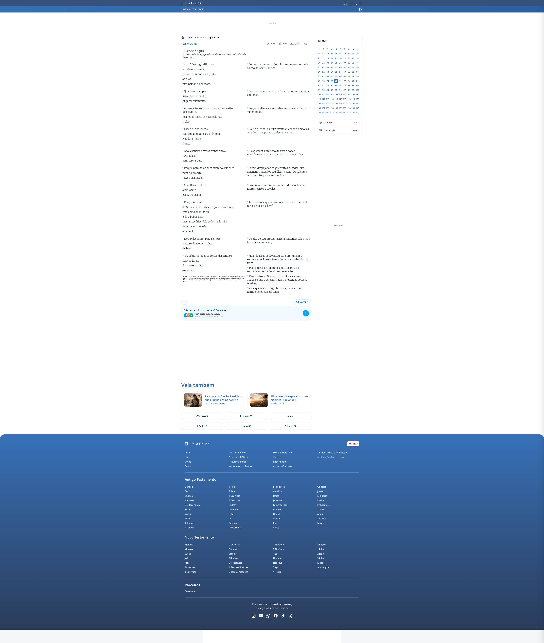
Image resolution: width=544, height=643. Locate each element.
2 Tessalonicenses (238, 571)
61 (319, 76)
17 (345, 53)
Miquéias (322, 495)
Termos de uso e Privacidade (332, 452)
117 (344, 99)
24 (332, 58)
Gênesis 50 (291, 426)
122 (323, 103)
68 (349, 76)
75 (194, 9)
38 (349, 62)
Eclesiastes (279, 486)
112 (323, 99)
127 (344, 103)
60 (357, 71)
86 (340, 85)
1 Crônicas (234, 495)
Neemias (233, 509)
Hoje (187, 457)
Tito (275, 553)
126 (340, 103)
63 (328, 76)
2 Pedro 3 (202, 426)
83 (328, 85)
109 (353, 94)
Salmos (200, 37)
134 (332, 108)
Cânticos (277, 491)
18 (349, 53)
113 (327, 99)
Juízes (188, 514)
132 (323, 108)
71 (319, 81)
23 (328, 58)
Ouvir (272, 43)
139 (353, 108)
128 (349, 103)
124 (332, 103)
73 (328, 81)
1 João (320, 549)
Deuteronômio (193, 504)
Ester (231, 514)
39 (353, 62)
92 (323, 90)
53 (328, 71)
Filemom (277, 558)
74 (332, 81)
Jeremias (277, 500)
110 (357, 94)
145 (336, 112)
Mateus (189, 544)
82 (323, 85)
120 (357, 99)
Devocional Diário (238, 457)
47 (345, 67)
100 (357, 90)
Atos (187, 562)
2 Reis (232, 491)
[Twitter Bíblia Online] (290, 616)
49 (353, 67)
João (187, 558)
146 (340, 112)
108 (349, 94)
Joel (275, 523)
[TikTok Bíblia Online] (283, 616)
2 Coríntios (235, 544)
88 (349, 85)
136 (340, 108)
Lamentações (280, 504)
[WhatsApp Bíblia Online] (268, 616)
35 (336, 62)
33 (328, 62)
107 (344, 94)
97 (345, 90)
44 (332, 67)
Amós (276, 527)
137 (344, 108)
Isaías (276, 495)
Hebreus (277, 562)
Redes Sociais (280, 461)
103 (327, 94)
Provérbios (235, 527)
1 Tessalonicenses (238, 567)
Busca (188, 466)
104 (332, 94)
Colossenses (235, 562)
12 (323, 53)
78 (349, 81)
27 (345, 58)
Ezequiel (277, 509)
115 (336, 99)
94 (332, 90)
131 (319, 108)
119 (353, 99)
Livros (191, 37)
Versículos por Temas (240, 466)
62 (323, 76)
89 (353, 85)
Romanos (190, 567)
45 (336, 67)
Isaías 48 (246, 426)
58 (349, 71)
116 (340, 99)
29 (353, 58)
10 (357, 49)
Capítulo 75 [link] (213, 37)
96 (340, 90)
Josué (188, 509)
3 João (320, 558)
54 (332, 71)
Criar (284, 43)
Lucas (188, 553)
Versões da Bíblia (238, 452)
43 (328, 67)
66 (340, 76)
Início (188, 452)
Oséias (276, 518)
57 (345, 71)
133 (327, 108)
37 (345, 62)
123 (327, 103)
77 (345, 81)
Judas (320, 562)
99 (353, 90)
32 (323, 62)
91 (319, 90)
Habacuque (323, 504)
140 (357, 108)
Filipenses (234, 558)
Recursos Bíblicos (238, 461)
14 (332, 53)
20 (357, 53)
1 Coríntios (190, 571)
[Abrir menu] (360, 3)
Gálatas (233, 549)
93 (328, 90)
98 (349, 90)
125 (336, 103)
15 (336, 53)
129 (353, 103)
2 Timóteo (278, 549)
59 (353, 71)
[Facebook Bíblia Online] (275, 616)
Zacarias (321, 518)
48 (349, 67)
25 (336, 58)
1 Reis (232, 486)
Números (190, 500)
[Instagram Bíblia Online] (253, 616)
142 (323, 112)
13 (328, 53)
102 (323, 94)
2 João (320, 553)
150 (357, 112)
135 (336, 108)
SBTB (241, 278)
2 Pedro (321, 544)
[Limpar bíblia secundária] (298, 43)
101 (319, 94)
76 (340, 81)
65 (336, 76)
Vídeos (276, 457)
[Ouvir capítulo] (360, 9)
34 (332, 62)
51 (319, 71)
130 (357, 103)
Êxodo (188, 491)
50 (357, 67)
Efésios (233, 553)
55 (336, 71)
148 (349, 112)
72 (323, 81)
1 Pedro (277, 571)
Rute (187, 518)
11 (319, 53)
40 (357, 62)
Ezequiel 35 (246, 416)
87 (345, 85)
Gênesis (189, 486)
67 (345, 76)
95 (336, 90)
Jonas (320, 491)
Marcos (189, 549)
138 (349, 108)
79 (353, 81)
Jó (230, 518)
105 (336, 94)
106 (340, 94)
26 (340, 58)
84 (332, 85)
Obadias (321, 486)
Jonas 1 (291, 416)
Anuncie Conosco (282, 466)
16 (340, 53)
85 (336, 85)
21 (319, 58)
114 (332, 99)
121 (319, 103)
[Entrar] (345, 3)
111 (319, 99)
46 (340, 67)
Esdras (232, 504)
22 (323, 58)
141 (319, 112)
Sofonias (322, 509)
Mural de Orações (282, 452)
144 (332, 112)
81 (319, 85)
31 (319, 62)
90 (357, 85)
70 (357, 76)
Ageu (320, 514)
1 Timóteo (278, 544)
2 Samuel (190, 527)
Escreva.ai (190, 591)
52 (323, 71)
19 (353, 53)
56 (340, 71)
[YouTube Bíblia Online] (261, 616)
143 (327, 112)
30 (357, 58)
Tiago (276, 567)
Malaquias (322, 523)
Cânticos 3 (202, 416)
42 (323, 67)
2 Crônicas (234, 500)
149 (353, 112)
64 (332, 76)
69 (353, 76)
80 (357, 81)
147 (344, 112)
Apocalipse (323, 567)
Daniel (276, 514)
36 (340, 62)
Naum (320, 500)
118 (349, 99)
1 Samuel (190, 523)
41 (319, 67)
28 (349, 58)
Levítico (189, 495)
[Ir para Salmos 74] (184, 302)
